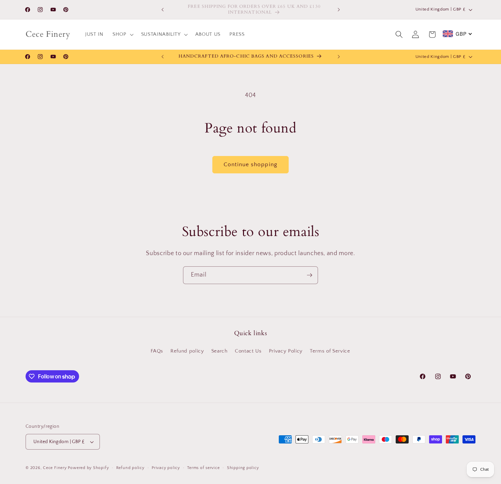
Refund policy (187, 351)
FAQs (157, 351)
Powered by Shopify (88, 468)
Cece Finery (54, 468)
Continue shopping (250, 164)
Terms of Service (330, 351)
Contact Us (248, 351)
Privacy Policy (286, 351)
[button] (122, 34)
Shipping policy (243, 468)
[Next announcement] (338, 9)
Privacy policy (166, 468)
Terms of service (203, 468)
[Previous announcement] (162, 9)
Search (219, 351)
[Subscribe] (309, 275)
